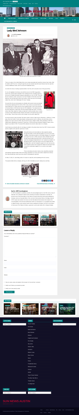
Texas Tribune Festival (33, 375)
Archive (47, 409)
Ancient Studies (31, 323)
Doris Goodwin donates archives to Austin (18, 183)
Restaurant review (32, 366)
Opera (29, 358)
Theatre (49, 412)
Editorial (29, 335)
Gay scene (30, 343)
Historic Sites (31, 346)
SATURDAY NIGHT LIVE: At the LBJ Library (29, 220)
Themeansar (26, 411)
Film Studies (30, 340)
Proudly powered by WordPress (9, 411)
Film (33, 3)
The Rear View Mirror (33, 378)
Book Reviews (7, 305)
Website (5, 275)
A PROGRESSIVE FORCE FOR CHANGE (12, 308)
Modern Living (26, 305)
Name (5, 260)
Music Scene (20, 3)
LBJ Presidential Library (7, 5)
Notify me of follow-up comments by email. (15, 285)
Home (41, 409)
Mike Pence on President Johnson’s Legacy (12, 220)
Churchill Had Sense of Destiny (45, 183)
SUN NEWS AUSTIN (39, 11)
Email (5, 267)
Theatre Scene (5, 3)
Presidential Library (12, 3)
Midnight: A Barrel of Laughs (49, 308)
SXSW (29, 372)
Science (36, 3)
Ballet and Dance (32, 329)
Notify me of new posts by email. (13, 288)
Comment (6, 236)
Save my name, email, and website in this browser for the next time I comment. (23, 282)
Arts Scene (25, 3)
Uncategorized (31, 383)
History (30, 3)
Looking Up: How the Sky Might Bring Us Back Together (67, 309)
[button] (72, 19)
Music (41, 412)
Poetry (29, 360)
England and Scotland (33, 338)
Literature (30, 349)
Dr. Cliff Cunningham (17, 34)
